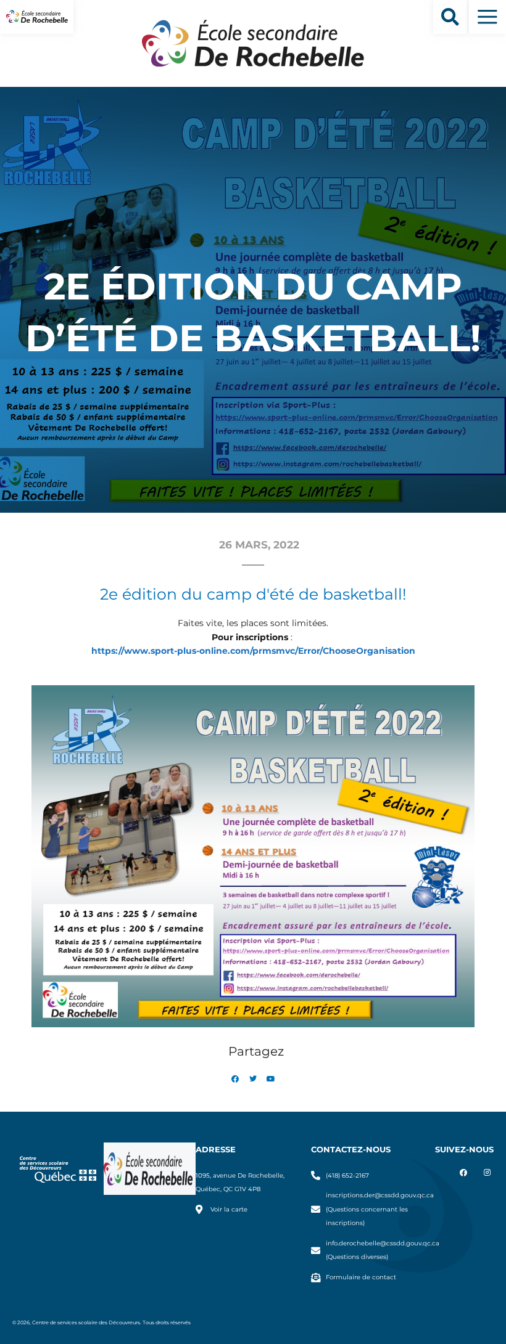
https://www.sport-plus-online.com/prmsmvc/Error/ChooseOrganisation (253, 651)
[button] (450, 17)
